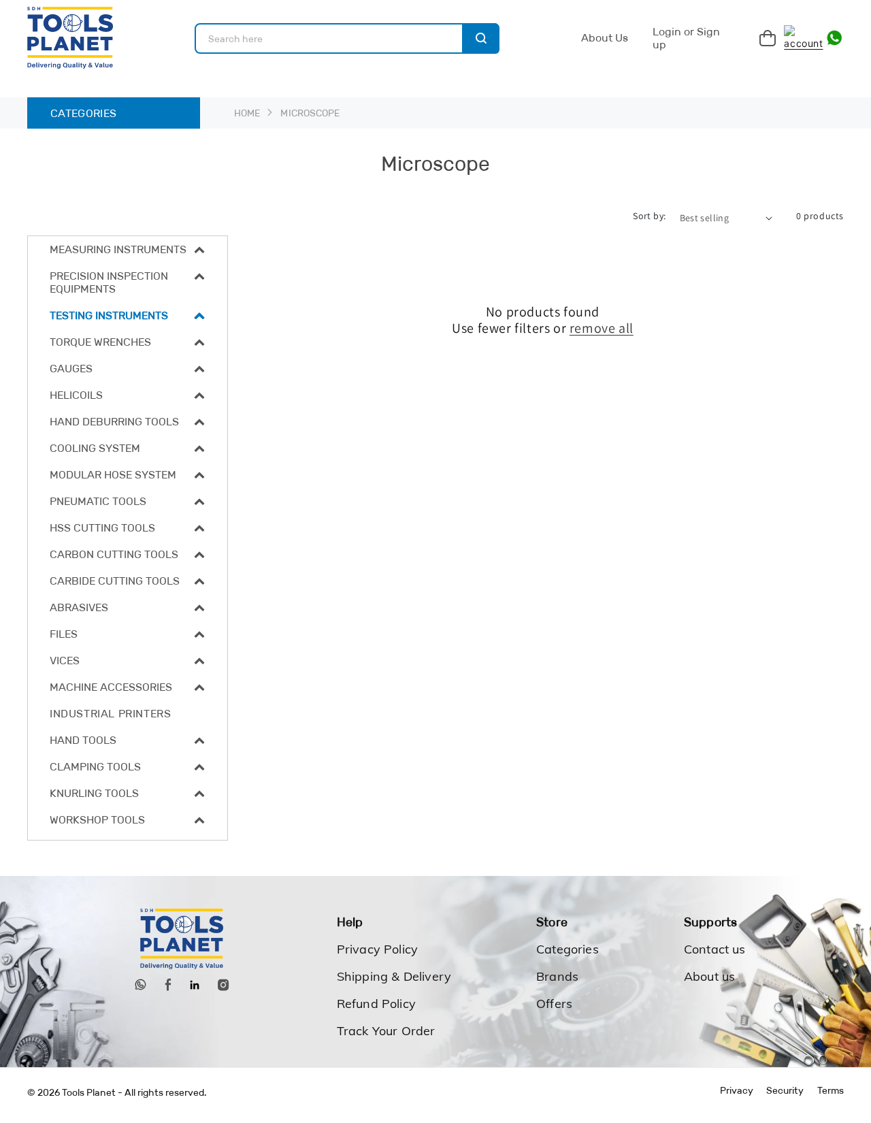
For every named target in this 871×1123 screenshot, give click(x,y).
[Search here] (480, 38)
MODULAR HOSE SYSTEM (113, 474)
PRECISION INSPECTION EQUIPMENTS (109, 282)
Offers (554, 1003)
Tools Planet (89, 1092)
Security (785, 1090)
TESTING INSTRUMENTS (109, 315)
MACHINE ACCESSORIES (111, 687)
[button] (128, 249)
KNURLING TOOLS (94, 793)
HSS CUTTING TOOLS (102, 527)
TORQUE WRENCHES (100, 342)
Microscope (310, 113)
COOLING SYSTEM (95, 448)
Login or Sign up (686, 37)
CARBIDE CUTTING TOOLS (115, 580)
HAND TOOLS (83, 740)
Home (247, 113)
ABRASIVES (79, 607)
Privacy (736, 1090)
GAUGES (71, 368)
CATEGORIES (83, 113)
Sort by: (649, 216)
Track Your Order (386, 1031)
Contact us (715, 949)
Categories (567, 949)
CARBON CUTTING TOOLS (114, 554)
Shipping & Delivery (394, 976)
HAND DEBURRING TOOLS (114, 421)
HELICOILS (76, 395)
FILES (64, 634)
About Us (604, 38)
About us (709, 976)
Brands (557, 976)
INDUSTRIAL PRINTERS (110, 713)
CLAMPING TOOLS (95, 766)
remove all (602, 328)
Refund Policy (376, 1003)
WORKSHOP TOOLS (97, 819)
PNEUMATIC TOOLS (98, 501)
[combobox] (347, 38)
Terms (830, 1090)
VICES (65, 660)
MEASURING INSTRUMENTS (118, 249)
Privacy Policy (377, 949)
